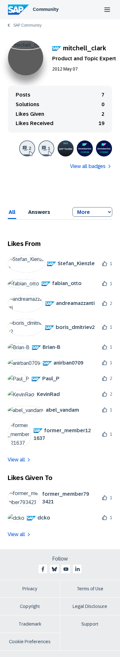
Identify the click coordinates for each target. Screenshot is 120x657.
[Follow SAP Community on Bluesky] (54, 569)
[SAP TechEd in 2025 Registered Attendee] (66, 148)
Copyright (30, 606)
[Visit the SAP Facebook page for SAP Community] (42, 569)
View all (16, 459)
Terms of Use (90, 588)
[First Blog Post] (46, 148)
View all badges (88, 166)
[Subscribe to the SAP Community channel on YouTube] (65, 569)
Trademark (30, 624)
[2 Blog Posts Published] (27, 148)
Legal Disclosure (90, 606)
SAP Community (27, 25)
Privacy (29, 588)
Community (46, 9)
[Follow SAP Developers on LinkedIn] (77, 569)
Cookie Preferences (30, 641)
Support (90, 624)
